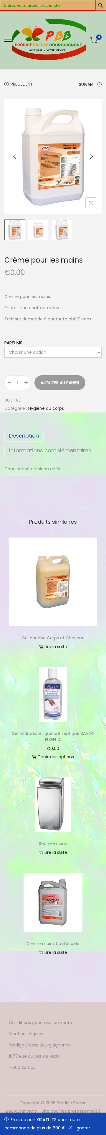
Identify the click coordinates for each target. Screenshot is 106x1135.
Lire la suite (55, 647)
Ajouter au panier (60, 383)
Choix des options (55, 757)
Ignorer (83, 1128)
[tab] (53, 436)
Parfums (13, 343)
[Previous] (14, 156)
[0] (93, 39)
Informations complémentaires (50, 450)
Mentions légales (26, 1034)
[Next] (91, 156)
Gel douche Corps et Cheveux (53, 638)
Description (24, 435)
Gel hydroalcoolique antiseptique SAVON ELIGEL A (53, 737)
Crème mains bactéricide (53, 943)
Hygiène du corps (46, 408)
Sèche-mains (53, 843)
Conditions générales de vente (40, 1023)
